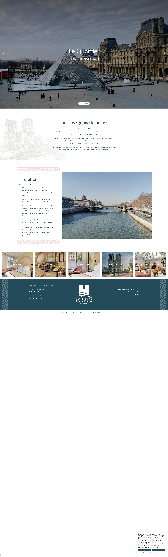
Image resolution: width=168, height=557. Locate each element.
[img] (17, 264)
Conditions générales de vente (128, 289)
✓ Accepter (144, 550)
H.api (85, 313)
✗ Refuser (158, 550)
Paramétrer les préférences (151, 553)
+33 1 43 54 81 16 (35, 298)
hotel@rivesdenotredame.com (39, 296)
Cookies (136, 294)
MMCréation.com (100, 313)
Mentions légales (133, 292)
